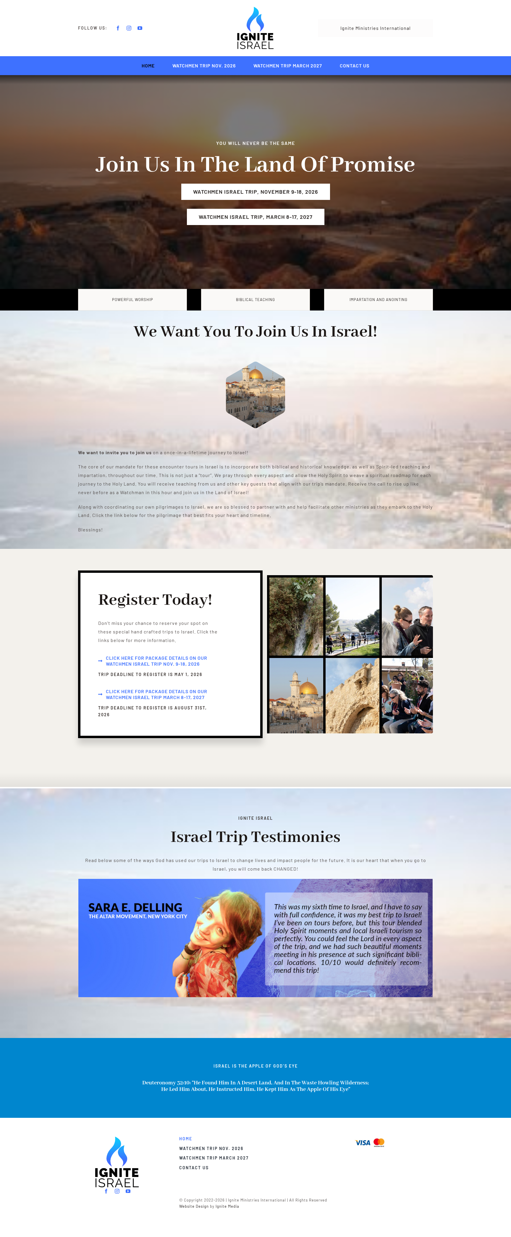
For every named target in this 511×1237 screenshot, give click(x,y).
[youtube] (140, 28)
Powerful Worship (132, 299)
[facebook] (118, 28)
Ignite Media (227, 1206)
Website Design (194, 1206)
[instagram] (129, 28)
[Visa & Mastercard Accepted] (369, 1138)
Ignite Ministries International (375, 28)
